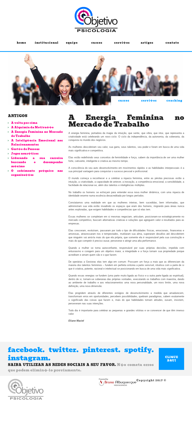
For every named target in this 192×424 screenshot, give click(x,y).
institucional (46, 43)
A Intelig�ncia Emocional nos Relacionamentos (37, 142)
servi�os (122, 43)
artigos (147, 43)
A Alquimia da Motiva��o (32, 127)
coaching (174, 101)
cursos (96, 43)
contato (172, 43)
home (21, 43)
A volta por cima (24, 123)
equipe (72, 43)
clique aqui (171, 359)
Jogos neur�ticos (25, 154)
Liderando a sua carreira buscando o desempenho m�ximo (37, 162)
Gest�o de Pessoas (25, 149)
